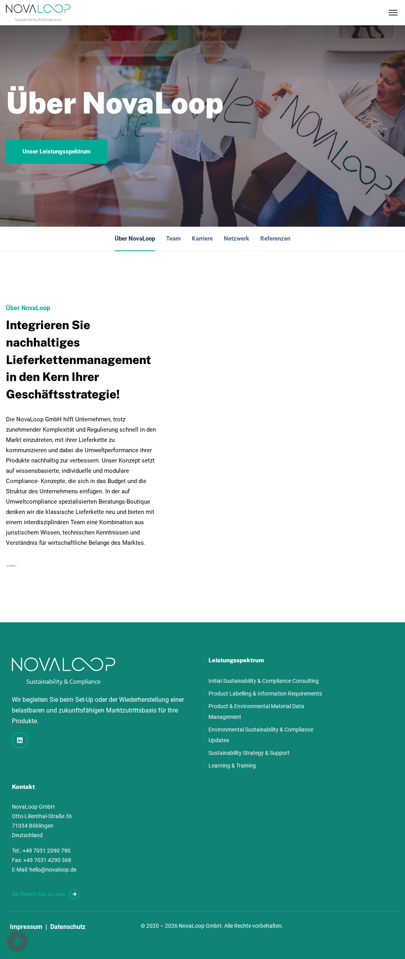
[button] (17, 941)
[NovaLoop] (38, 13)
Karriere (202, 238)
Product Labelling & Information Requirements (265, 693)
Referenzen (275, 238)
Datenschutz (67, 927)
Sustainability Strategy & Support (249, 753)
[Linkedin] (20, 740)
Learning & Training (232, 765)
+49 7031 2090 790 (46, 850)
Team (173, 238)
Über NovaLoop (135, 238)
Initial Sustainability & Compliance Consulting (263, 681)
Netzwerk (236, 238)
